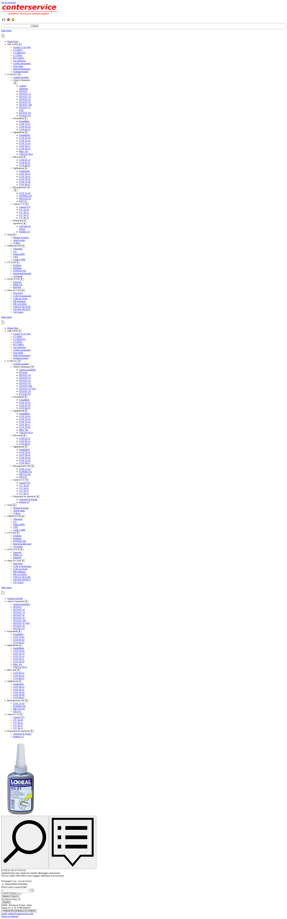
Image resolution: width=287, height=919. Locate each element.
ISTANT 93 (25, 115)
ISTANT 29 (25, 113)
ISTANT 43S (25, 104)
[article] (143, 816)
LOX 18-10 (24, 138)
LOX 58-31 (24, 176)
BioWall (17, 287)
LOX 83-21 (24, 160)
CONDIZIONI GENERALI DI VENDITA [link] (19, 911)
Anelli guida (19, 240)
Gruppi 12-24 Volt (21, 47)
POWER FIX (19, 270)
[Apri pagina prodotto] (72, 842)
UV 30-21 (24, 212)
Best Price (18, 293)
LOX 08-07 (24, 184)
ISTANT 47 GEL (27, 388)
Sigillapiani (24, 171)
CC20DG (17, 50)
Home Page (12, 41)
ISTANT (23, 91)
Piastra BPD (19, 254)
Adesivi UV (25, 207)
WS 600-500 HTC (22, 309)
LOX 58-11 (24, 146)
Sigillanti (17, 268)
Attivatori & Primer (24, 227)
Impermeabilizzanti (22, 273)
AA (15, 251)
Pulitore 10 (24, 231)
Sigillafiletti (24, 135)
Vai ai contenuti (8, 2)
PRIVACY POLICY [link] (10, 896)
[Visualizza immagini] (24, 842)
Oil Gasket (18, 312)
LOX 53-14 (24, 140)
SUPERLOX (25, 196)
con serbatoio (19, 61)
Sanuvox (17, 282)
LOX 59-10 (24, 179)
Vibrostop (17, 249)
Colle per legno (20, 298)
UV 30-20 (24, 209)
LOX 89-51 (24, 165)
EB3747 (23, 201)
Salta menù (6, 30)
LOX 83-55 (24, 129)
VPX (15, 257)
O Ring (16, 243)
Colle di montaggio (22, 296)
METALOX (25, 198)
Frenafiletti (24, 121)
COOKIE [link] (6, 902)
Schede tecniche (20, 71)
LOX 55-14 (24, 143)
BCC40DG (18, 58)
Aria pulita (18, 66)
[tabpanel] (143, 19)
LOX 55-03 (24, 124)
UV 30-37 (24, 215)
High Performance (21, 69)
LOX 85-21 (24, 162)
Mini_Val (23, 151)
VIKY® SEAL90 (21, 306)
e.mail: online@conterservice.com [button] (17, 913)
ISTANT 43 (25, 102)
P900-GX (17, 284)
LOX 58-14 (24, 174)
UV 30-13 (24, 218)
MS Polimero (19, 301)
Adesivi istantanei (23, 87)
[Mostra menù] (2, 34)
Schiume (17, 265)
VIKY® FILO (26, 154)
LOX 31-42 (24, 193)
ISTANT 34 (25, 94)
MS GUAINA (20, 304)
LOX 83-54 (24, 126)
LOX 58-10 (24, 148)
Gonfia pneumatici (22, 63)
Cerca (35, 26)
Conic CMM (19, 259)
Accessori (17, 276)
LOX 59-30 (24, 182)
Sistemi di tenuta (21, 237)
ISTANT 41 (25, 99)
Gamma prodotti (21, 77)
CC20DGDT (19, 52)
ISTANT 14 (25, 96)
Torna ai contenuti (9, 916)
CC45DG (17, 55)
